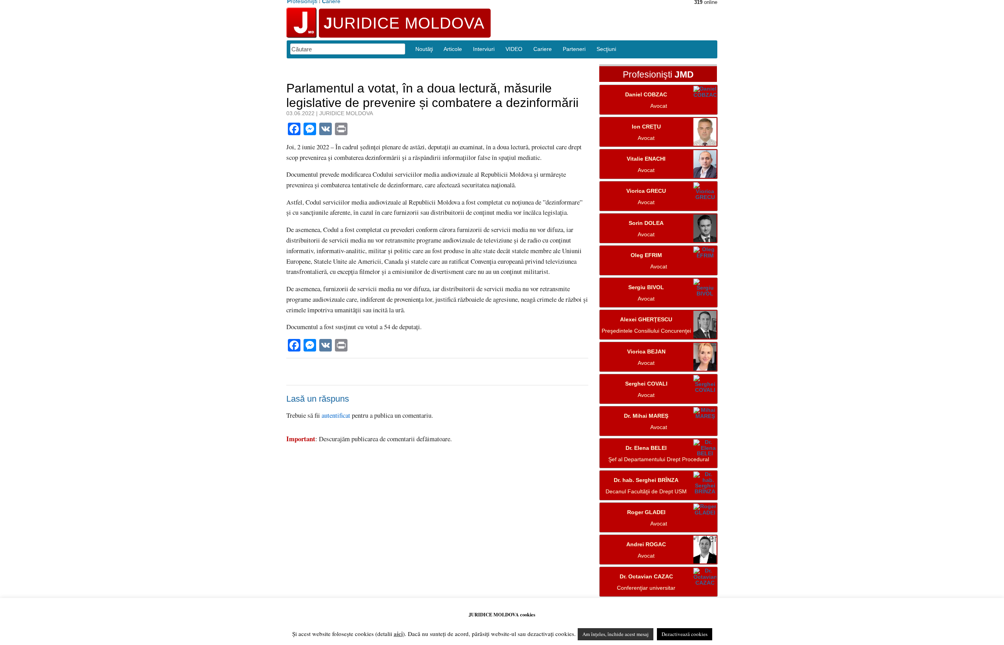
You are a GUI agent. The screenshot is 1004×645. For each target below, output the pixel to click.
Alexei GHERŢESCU (646, 319)
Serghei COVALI (646, 384)
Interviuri (484, 49)
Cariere (542, 49)
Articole (453, 49)
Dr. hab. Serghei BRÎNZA (646, 480)
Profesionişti (658, 75)
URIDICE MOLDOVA (404, 23)
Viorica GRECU (646, 191)
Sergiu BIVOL (646, 287)
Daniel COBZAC (646, 95)
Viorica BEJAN (646, 352)
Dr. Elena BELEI (646, 448)
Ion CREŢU (646, 127)
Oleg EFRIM (646, 255)
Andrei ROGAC (646, 544)
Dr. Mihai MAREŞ (646, 416)
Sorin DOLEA (646, 223)
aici (398, 633)
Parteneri (574, 49)
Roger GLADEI (646, 512)
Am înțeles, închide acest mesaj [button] (615, 634)
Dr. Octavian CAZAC (646, 577)
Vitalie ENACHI (646, 159)
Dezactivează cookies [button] (685, 634)
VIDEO (514, 49)
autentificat (336, 415)
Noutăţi (424, 49)
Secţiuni (606, 49)
